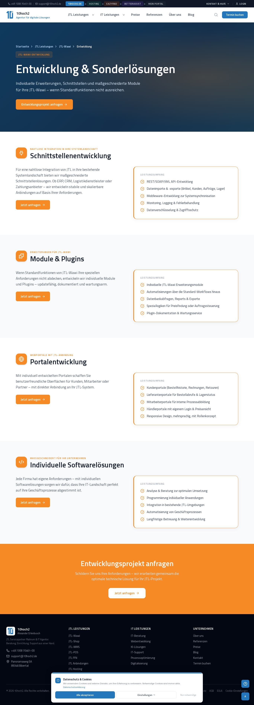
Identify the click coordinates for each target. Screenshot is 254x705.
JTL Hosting (75, 669)
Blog (191, 14)
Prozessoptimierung (143, 658)
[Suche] (216, 14)
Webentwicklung (140, 641)
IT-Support (137, 652)
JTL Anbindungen (78, 663)
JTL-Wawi (65, 46)
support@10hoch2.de (49, 3)
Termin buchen (235, 15)
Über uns (175, 14)
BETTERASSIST (132, 4)
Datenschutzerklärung (74, 687)
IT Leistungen (109, 14)
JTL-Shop (74, 641)
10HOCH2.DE (75, 4)
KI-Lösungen (138, 647)
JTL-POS (73, 652)
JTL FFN (73, 658)
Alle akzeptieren (85, 695)
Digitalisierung (139, 663)
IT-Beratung (138, 636)
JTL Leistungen (78, 14)
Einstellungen (145, 695)
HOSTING (94, 4)
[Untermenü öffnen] (94, 14)
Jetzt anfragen (31, 205)
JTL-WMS (74, 647)
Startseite (22, 46)
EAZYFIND (111, 4)
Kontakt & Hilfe (216, 4)
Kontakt (198, 658)
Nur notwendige (188, 695)
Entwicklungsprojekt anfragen (42, 104)
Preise (135, 14)
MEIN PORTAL (155, 4)
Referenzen (154, 14)
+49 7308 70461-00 (21, 3)
